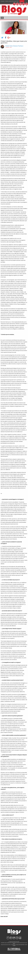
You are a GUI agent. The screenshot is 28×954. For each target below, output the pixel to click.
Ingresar (22, 1)
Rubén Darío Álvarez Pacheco (14, 46)
